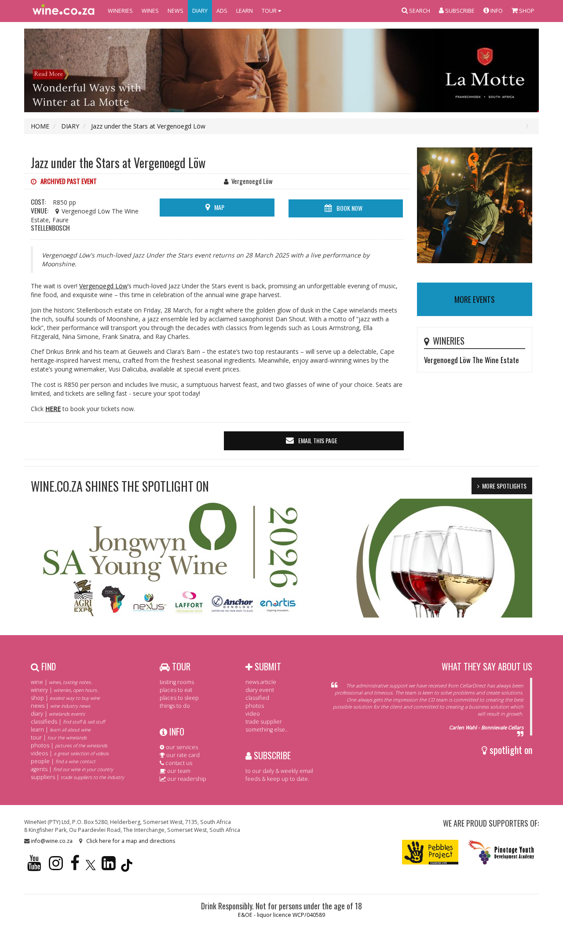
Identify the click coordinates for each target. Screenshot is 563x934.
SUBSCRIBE (271, 755)
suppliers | (77, 777)
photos (254, 706)
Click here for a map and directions (130, 841)
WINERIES (120, 11)
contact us (178, 763)
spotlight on (509, 750)
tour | (59, 737)
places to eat (176, 690)
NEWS (175, 11)
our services (181, 747)
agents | (72, 769)
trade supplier (263, 721)
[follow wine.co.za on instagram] (56, 867)
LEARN (244, 11)
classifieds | (68, 721)
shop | (65, 698)
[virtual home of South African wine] (63, 11)
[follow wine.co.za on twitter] (90, 867)
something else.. (266, 729)
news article (260, 682)
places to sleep (179, 698)
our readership (186, 779)
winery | (65, 690)
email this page (317, 440)
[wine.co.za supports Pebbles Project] (430, 851)
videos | (70, 753)
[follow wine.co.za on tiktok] (126, 867)
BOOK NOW (349, 208)
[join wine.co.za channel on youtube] (34, 867)
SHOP (526, 11)
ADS (221, 11)
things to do (175, 706)
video (252, 713)
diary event (259, 690)
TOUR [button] (270, 11)
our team (178, 771)
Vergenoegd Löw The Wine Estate (471, 359)
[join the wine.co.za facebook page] (75, 867)
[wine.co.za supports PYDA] (500, 851)
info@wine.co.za (52, 841)
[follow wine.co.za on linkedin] (109, 867)
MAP (219, 207)
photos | (69, 745)
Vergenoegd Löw (103, 286)
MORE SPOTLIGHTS (504, 485)
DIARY (200, 11)
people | (63, 761)
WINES (150, 11)
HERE (53, 408)
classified (257, 698)
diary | (58, 713)
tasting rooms (177, 682)
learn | (61, 729)
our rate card (182, 755)
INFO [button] (496, 11)
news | (60, 706)
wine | (62, 682)
